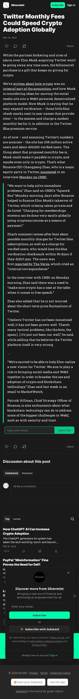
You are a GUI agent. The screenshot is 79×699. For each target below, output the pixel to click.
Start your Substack (29, 682)
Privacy (33, 673)
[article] (39, 540)
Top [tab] (7, 519)
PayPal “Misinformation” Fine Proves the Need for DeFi (25, 562)
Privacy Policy (39, 644)
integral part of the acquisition (27, 89)
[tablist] (19, 473)
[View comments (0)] (15, 46)
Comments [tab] (11, 473)
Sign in (71, 5)
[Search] (72, 519)
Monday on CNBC (33, 177)
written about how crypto (33, 84)
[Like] (6, 46)
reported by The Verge (32, 264)
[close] (68, 573)
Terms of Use (57, 637)
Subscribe (58, 5)
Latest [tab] (17, 519)
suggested (48, 172)
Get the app (57, 682)
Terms (44, 673)
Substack (21, 691)
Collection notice (60, 673)
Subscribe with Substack (42, 629)
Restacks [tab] (27, 473)
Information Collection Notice (46, 641)
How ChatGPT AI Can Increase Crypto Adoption (26, 531)
